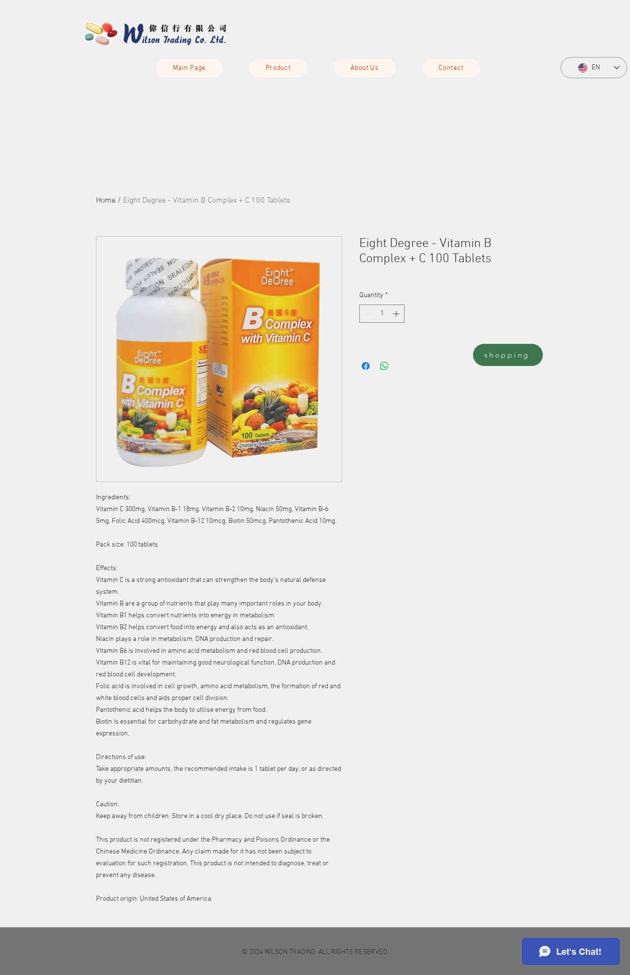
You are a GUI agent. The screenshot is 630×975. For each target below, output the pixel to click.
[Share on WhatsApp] (384, 366)
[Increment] (397, 313)
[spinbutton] (382, 313)
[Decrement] (367, 313)
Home (106, 201)
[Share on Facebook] (366, 366)
